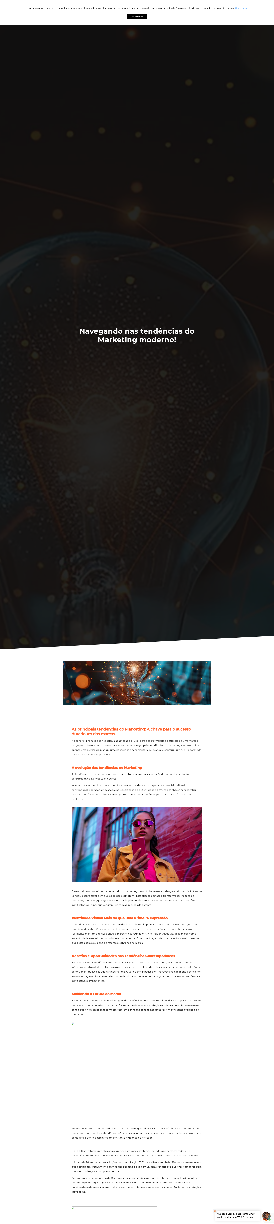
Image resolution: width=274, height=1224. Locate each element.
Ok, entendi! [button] (137, 16)
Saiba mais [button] (241, 8)
